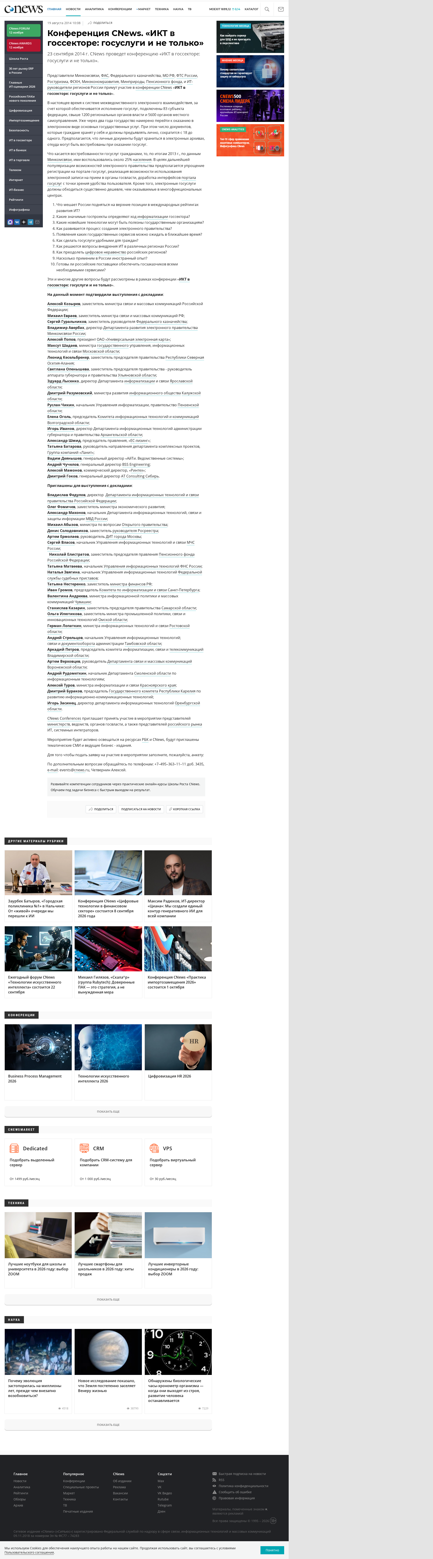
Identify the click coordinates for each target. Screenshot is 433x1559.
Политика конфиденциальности (243, 1486)
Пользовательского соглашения (29, 1552)
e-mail (52, 769)
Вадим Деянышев (64, 458)
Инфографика (19, 210)
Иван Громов (59, 589)
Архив (18, 1505)
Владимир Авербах (65, 327)
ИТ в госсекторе (20, 140)
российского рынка (185, 724)
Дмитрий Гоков (62, 476)
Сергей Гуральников (66, 321)
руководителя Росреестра (135, 530)
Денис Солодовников (67, 530)
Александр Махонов (66, 512)
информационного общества (155, 392)
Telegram (165, 1505)
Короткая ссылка (186, 809)
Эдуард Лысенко (63, 381)
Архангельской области (121, 434)
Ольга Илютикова (64, 613)
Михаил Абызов (62, 524)
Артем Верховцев (63, 661)
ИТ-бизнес (16, 190)
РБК (145, 739)
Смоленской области (152, 673)
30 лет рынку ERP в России (21, 70)
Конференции (74, 1481)
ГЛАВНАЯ (54, 9)
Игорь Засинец (61, 703)
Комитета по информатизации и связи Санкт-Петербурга (149, 589)
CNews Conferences (64, 718)
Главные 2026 (22, 84)
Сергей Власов (61, 542)
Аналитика (94, 9)
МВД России (96, 518)
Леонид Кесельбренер (68, 357)
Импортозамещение (24, 120)
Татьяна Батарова (64, 446)
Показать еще (108, 1111)
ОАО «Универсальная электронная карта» (133, 339)
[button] (267, 9)
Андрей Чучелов (63, 464)
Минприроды (132, 81)
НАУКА (178, 9)
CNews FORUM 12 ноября (19, 30)
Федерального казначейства (161, 321)
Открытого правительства (144, 524)
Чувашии (83, 601)
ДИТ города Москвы (123, 536)
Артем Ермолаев (63, 536)
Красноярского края (158, 685)
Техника (69, 1499)
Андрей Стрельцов (65, 637)
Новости (20, 1481)
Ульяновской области (137, 375)
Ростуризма (57, 81)
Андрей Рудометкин (66, 673)
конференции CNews (154, 87)
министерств (58, 724)
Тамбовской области (143, 643)
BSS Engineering (136, 464)
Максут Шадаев (62, 345)
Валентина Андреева (67, 595)
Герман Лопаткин (64, 625)
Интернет (16, 180)
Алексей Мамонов (64, 470)
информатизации (152, 216)
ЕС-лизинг (139, 440)
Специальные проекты (81, 1487)
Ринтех (137, 470)
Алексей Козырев (63, 303)
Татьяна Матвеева (64, 566)
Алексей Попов (61, 339)
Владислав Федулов (66, 494)
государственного (113, 345)
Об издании (122, 1481)
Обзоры (20, 1499)
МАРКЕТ (144, 9)
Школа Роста (18, 59)
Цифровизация (20, 110)
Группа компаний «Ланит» (70, 452)
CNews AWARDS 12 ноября (20, 45)
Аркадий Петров (63, 649)
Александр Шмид (64, 440)
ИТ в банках (17, 150)
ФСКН (75, 81)
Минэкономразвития (100, 81)
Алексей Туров (61, 685)
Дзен (161, 1511)
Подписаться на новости (141, 809)
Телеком (15, 170)
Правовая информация (237, 1498)
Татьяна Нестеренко (66, 584)
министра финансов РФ (131, 584)
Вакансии (120, 1493)
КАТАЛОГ (251, 9)
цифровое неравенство (105, 252)
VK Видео (165, 1493)
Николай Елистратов (69, 554)
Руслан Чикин (60, 404)
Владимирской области (67, 655)
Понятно (272, 1550)
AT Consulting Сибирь (140, 476)
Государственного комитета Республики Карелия (152, 691)
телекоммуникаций (186, 649)
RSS (221, 1480)
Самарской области (178, 607)
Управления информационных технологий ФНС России (153, 566)
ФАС (104, 75)
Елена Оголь (59, 416)
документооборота (78, 643)
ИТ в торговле (19, 160)
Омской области (112, 619)
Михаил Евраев (62, 315)
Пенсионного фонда (164, 81)
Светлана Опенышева (68, 369)
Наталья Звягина (63, 572)
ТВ (189, 9)
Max (161, 1481)
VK (159, 1487)
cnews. (79, 769)
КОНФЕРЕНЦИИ (120, 9)
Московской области (101, 351)
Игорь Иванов (60, 428)
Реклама (119, 1487)
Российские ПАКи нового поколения (22, 98)
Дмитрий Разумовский (69, 392)
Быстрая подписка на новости (242, 1474)
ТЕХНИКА (162, 9)
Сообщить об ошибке (235, 1492)
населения (142, 159)
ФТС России (186, 75)
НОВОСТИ (73, 9)
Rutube (163, 1499)
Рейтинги (16, 200)
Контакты (120, 1499)
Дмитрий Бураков (64, 691)
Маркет (69, 1493)
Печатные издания (78, 1511)
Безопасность (19, 130)
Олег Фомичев (61, 506)
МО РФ (169, 75)
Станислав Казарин (66, 607)
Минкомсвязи (59, 159)
